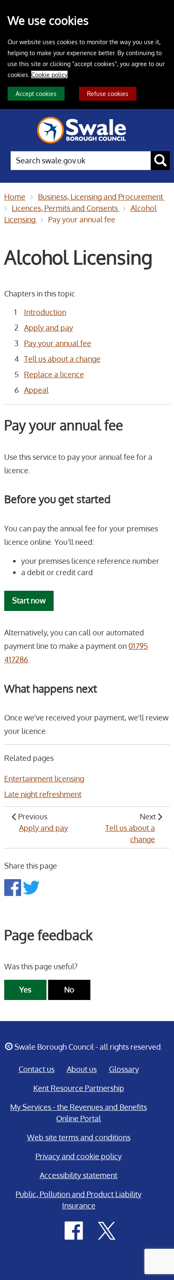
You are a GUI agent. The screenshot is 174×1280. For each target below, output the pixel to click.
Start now (29, 600)
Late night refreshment (43, 794)
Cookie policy (49, 74)
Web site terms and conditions (78, 1137)
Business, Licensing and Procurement (101, 196)
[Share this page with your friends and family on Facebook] (13, 886)
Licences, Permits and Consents (66, 208)
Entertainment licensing (44, 778)
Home (14, 196)
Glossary (124, 1069)
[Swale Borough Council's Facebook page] (74, 1230)
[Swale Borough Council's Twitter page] (106, 1230)
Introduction (45, 312)
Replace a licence (54, 374)
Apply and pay (48, 327)
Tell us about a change (62, 358)
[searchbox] (81, 160)
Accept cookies (36, 93)
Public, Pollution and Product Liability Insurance (78, 1199)
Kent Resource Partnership (78, 1088)
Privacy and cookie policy (78, 1156)
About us (82, 1069)
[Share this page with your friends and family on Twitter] (31, 886)
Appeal (36, 390)
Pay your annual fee (81, 219)
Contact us (36, 1069)
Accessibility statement (78, 1175)
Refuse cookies (107, 93)
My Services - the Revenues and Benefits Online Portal (78, 1112)
